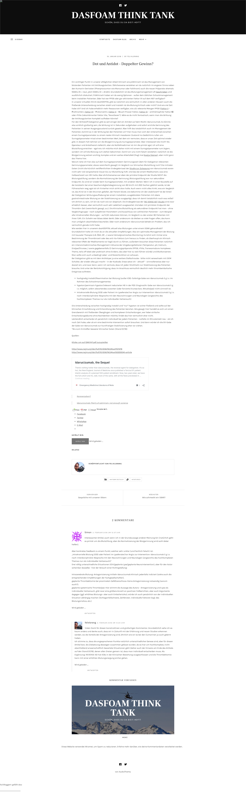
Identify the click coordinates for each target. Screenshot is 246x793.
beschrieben (161, 92)
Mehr (143, 39)
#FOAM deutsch (117, 479)
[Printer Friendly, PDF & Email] (84, 410)
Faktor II (164, 108)
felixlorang (133, 56)
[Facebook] (120, 5)
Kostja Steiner (150, 155)
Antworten (90, 613)
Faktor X (112, 112)
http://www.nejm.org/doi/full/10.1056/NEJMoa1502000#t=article (102, 352)
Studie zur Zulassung (140, 168)
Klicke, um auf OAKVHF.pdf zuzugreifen (90, 342)
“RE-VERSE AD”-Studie (154, 201)
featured (136, 479)
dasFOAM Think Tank (123, 15)
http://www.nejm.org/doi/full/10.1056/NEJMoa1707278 (97, 349)
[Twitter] (125, 5)
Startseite (105, 39)
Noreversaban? (84, 396)
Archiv (133, 39)
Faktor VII (89, 112)
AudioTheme (125, 771)
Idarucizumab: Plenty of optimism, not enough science (102, 403)
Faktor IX (143, 112)
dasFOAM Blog (120, 39)
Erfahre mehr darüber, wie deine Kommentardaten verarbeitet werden (149, 746)
